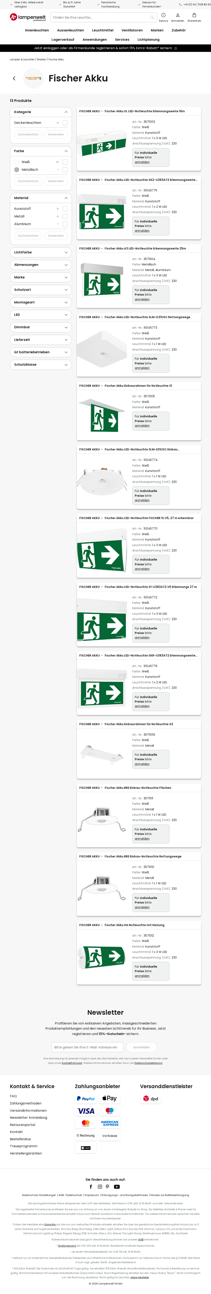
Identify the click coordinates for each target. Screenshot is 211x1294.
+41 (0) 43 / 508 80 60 (197, 4)
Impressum (92, 1195)
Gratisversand (67, 1245)
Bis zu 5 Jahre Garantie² (72, 4)
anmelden (142, 162)
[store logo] (28, 17)
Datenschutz (74, 1195)
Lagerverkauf (63, 39)
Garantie (50, 1224)
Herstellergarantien (26, 1153)
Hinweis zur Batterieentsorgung (169, 1195)
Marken (41, 59)
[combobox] (104, 17)
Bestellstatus (20, 1139)
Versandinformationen (28, 1110)
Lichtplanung (148, 39)
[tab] (41, 112)
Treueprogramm (23, 1146)
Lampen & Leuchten (22, 59)
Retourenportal (22, 1124)
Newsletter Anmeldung (28, 1117)
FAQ (13, 1096)
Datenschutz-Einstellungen (39, 1195)
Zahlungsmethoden (25, 1103)
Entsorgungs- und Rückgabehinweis (125, 1195)
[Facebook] (93, 1186)
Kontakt (16, 1131)
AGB (61, 1195)
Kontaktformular (72, 1063)
